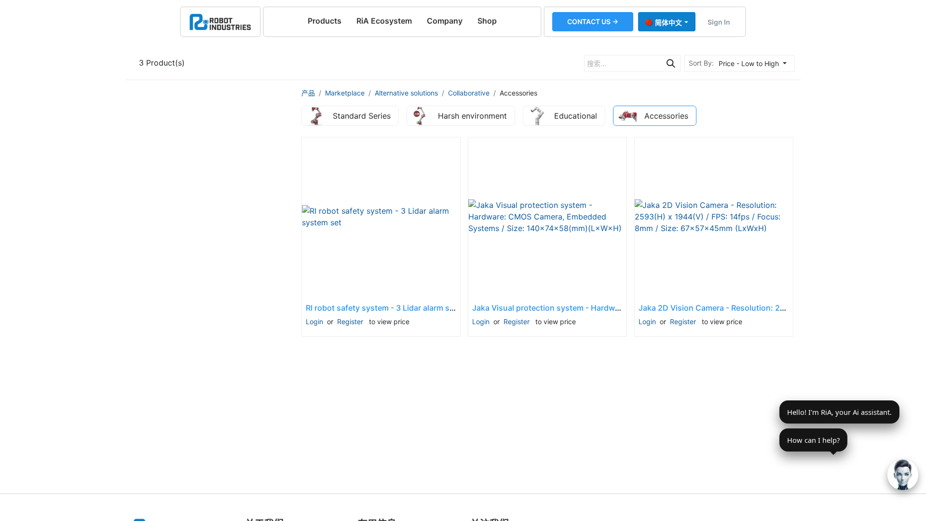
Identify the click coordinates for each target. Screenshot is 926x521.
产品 (308, 93)
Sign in (719, 22)
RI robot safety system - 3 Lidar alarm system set (396, 308)
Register (350, 321)
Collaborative (469, 93)
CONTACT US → (592, 21)
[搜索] (671, 63)
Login (314, 321)
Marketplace (345, 93)
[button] (755, 63)
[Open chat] (902, 474)
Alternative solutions (406, 93)
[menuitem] (324, 20)
